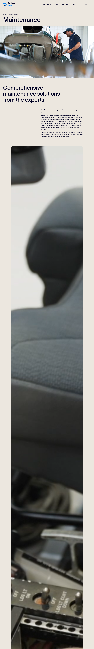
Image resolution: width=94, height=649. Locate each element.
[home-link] (9, 4)
